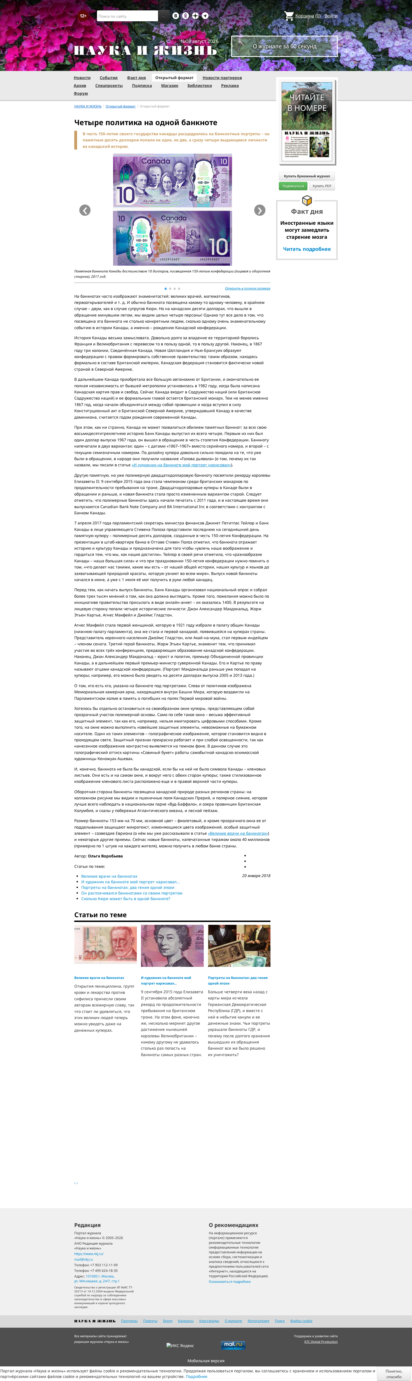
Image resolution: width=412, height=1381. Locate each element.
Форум (81, 93)
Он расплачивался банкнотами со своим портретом (131, 893)
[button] (166, 289)
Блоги (167, 1320)
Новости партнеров (222, 77)
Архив (80, 85)
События (109, 77)
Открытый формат (174, 77)
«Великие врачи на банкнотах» (238, 833)
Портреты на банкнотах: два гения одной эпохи (127, 887)
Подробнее (196, 1376)
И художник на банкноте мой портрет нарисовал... (130, 881)
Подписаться (293, 185)
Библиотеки (200, 85)
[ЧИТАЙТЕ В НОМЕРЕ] (307, 66)
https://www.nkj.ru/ (88, 1253)
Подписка (142, 85)
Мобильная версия (206, 1360)
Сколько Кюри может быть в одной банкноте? (125, 898)
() (308, 16)
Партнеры (129, 1320)
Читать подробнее (307, 249)
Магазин (169, 85)
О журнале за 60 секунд (284, 46)
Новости (82, 77)
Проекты (150, 1320)
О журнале (233, 1320)
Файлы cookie (301, 1320)
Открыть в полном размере (247, 288)
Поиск (280, 1320)
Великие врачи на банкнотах (109, 876)
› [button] (260, 210)
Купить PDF (322, 185)
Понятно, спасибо (394, 1373)
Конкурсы (186, 1320)
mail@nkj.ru (83, 1259)
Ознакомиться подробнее (230, 1281)
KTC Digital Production (321, 1341)
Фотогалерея (258, 1320)
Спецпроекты (109, 85)
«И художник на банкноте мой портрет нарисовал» (181, 464)
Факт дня (136, 77)
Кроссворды (209, 1320)
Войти (331, 16)
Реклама (230, 85)
